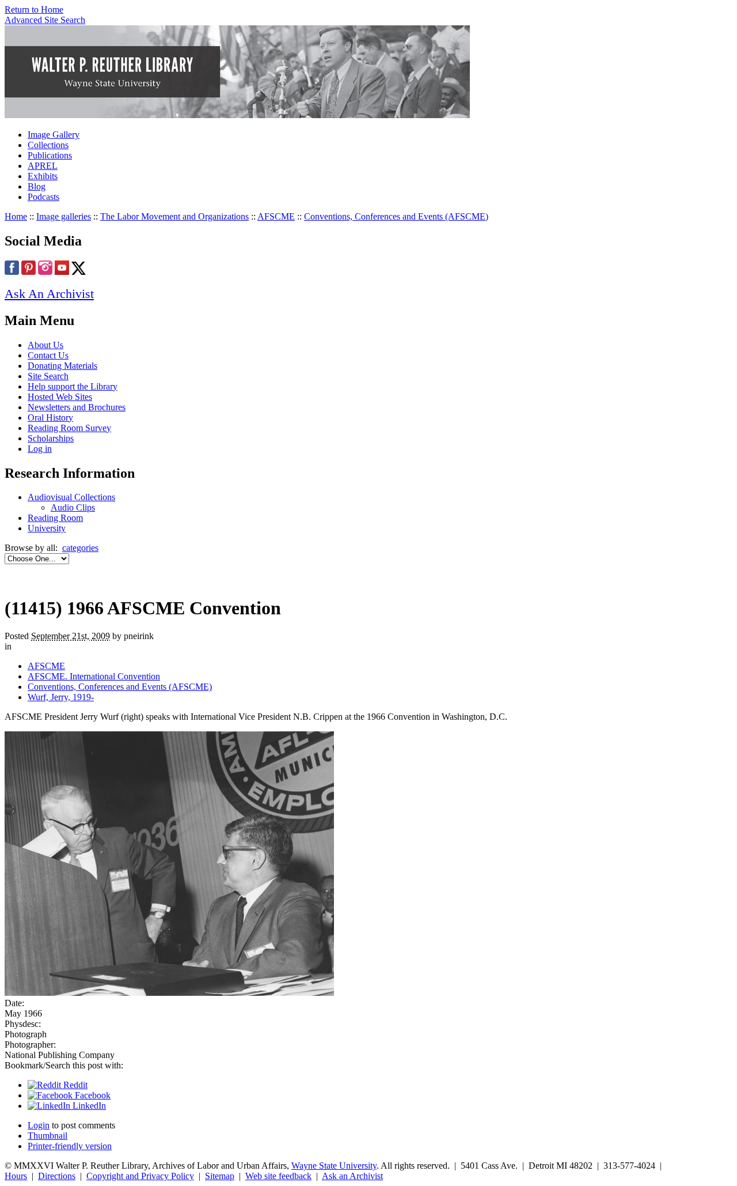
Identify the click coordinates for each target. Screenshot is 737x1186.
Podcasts (43, 197)
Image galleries (63, 216)
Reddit (74, 1085)
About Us (45, 345)
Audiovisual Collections (71, 497)
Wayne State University (334, 1165)
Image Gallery (53, 134)
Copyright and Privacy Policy (140, 1176)
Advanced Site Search (45, 20)
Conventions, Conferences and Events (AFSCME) (396, 216)
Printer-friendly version (70, 1146)
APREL (43, 166)
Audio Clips (73, 507)
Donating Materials (62, 366)
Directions (56, 1176)
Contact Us (48, 355)
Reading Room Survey (69, 428)
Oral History (50, 417)
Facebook (92, 1095)
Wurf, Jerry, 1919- (61, 697)
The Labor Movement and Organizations (174, 216)
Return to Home (34, 9)
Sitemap (219, 1176)
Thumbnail (47, 1135)
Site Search (48, 376)
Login (39, 1125)
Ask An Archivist (49, 293)
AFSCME (276, 216)
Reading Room (55, 518)
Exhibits (43, 176)
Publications (50, 155)
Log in (40, 449)
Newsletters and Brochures (77, 407)
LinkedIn (88, 1106)
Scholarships (51, 438)
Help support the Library (72, 386)
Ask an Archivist (352, 1176)
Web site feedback (278, 1176)
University (47, 528)
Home (16, 216)
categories (80, 548)
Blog (36, 186)
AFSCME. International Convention (94, 676)
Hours (16, 1176)
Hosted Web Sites (60, 397)
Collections (48, 145)
